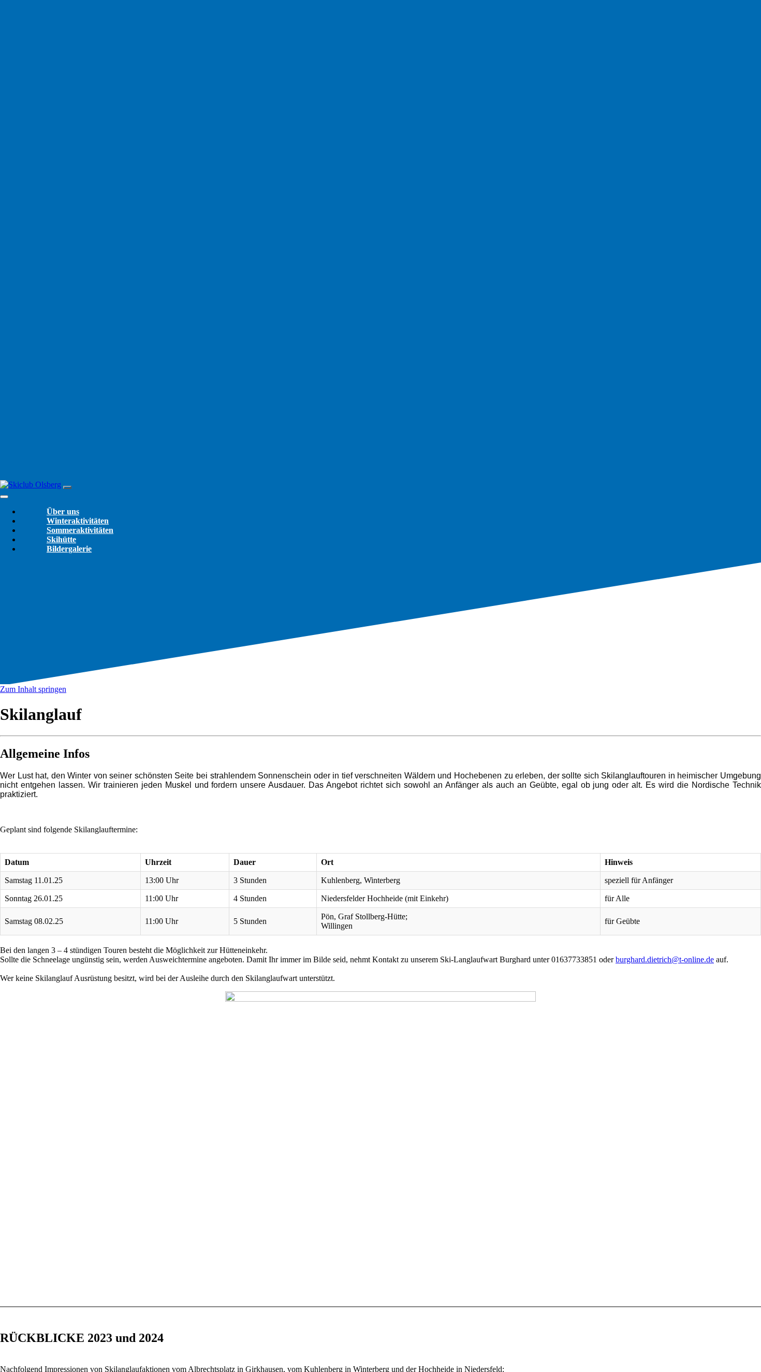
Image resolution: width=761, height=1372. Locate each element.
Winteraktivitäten (78, 520)
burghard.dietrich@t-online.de (665, 959)
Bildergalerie (69, 548)
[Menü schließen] (4, 496)
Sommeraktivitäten (80, 530)
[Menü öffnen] (67, 487)
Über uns (63, 511)
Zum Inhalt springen (33, 689)
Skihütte (61, 539)
